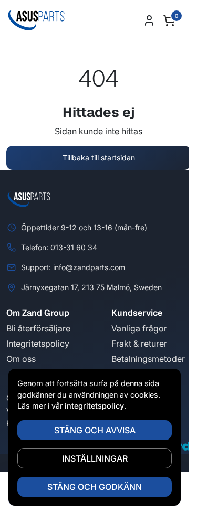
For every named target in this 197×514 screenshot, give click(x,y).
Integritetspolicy (37, 343)
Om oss (21, 359)
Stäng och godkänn (94, 486)
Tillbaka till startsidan (99, 157)
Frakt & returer (139, 343)
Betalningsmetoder (148, 359)
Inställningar (95, 458)
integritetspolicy (94, 405)
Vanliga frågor (139, 328)
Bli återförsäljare (38, 328)
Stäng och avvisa (95, 430)
